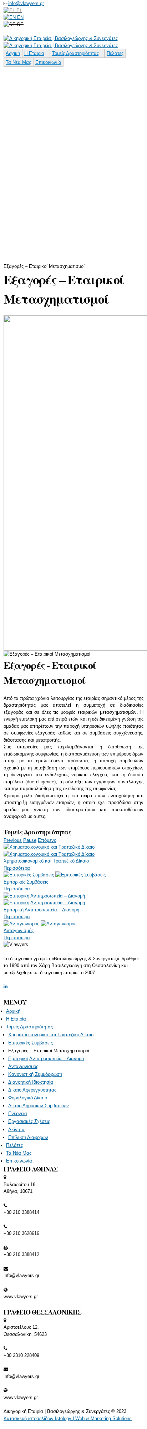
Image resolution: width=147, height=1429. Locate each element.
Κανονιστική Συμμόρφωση (35, 1074)
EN (20, 17)
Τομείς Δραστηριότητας (75, 53)
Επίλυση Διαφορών (28, 1137)
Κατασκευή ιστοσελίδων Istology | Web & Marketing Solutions (68, 1418)
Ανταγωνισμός (19, 930)
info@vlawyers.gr (26, 3)
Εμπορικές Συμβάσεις (26, 882)
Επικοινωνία (48, 62)
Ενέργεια (17, 1113)
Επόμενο (47, 840)
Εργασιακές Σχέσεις (29, 1121)
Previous (13, 840)
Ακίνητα (16, 1129)
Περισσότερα (17, 868)
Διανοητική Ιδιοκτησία (30, 1082)
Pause (29, 840)
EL (18, 10)
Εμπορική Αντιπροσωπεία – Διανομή (41, 909)
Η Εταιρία (34, 53)
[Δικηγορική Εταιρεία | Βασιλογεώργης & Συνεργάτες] (61, 38)
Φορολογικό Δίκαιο (27, 1097)
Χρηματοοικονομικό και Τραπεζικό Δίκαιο (46, 861)
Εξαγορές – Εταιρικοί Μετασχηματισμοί (48, 1050)
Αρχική (13, 53)
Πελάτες (115, 53)
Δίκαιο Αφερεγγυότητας (32, 1090)
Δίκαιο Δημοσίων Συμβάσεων (38, 1105)
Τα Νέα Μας (18, 62)
